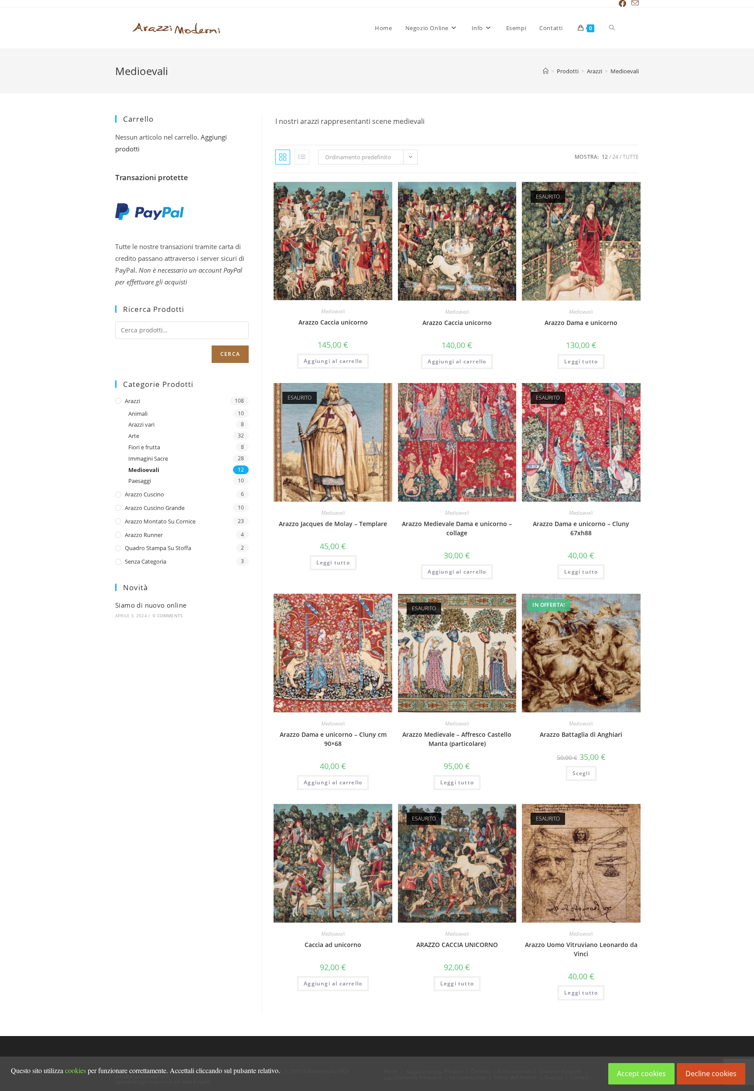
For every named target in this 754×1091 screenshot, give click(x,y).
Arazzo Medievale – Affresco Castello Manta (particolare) (456, 739)
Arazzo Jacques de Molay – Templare (333, 524)
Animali (137, 413)
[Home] (545, 71)
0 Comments (167, 615)
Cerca (230, 354)
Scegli (581, 773)
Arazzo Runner (144, 535)
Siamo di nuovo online (150, 605)
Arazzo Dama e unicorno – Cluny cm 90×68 (333, 739)
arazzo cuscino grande (155, 508)
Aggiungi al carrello (333, 361)
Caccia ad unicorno (333, 945)
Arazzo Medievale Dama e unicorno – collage (457, 528)
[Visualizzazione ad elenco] (302, 157)
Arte (133, 436)
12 (605, 157)
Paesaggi (139, 481)
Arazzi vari (141, 424)
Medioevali (624, 71)
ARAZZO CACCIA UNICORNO (457, 945)
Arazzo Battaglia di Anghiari (581, 734)
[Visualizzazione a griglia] (282, 157)
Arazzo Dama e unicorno (581, 322)
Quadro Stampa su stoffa (158, 548)
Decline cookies (711, 1073)
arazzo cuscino (144, 494)
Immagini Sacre (148, 458)
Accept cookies (641, 1073)
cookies (75, 1070)
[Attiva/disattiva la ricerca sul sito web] (612, 28)
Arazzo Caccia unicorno (333, 322)
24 (615, 157)
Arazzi (132, 401)
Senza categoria (145, 561)
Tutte (631, 157)
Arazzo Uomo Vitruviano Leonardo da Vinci (581, 949)
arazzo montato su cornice (160, 521)
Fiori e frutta (144, 447)
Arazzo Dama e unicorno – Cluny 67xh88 (581, 528)
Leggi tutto (581, 361)
